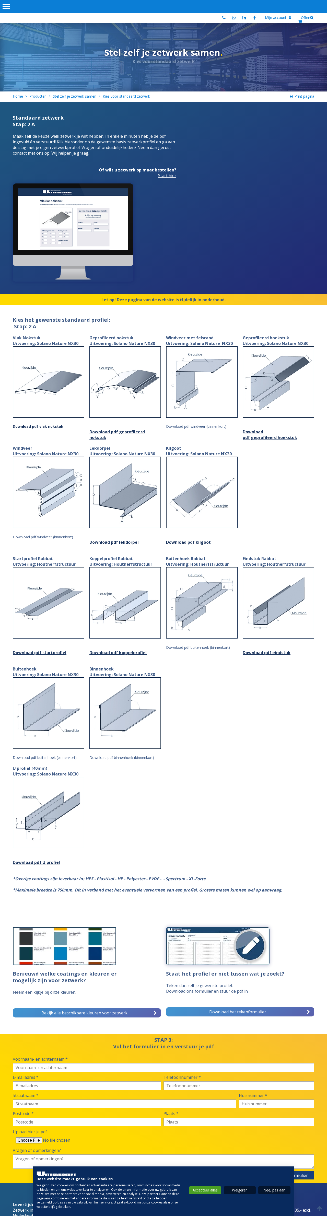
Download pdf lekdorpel (114, 542)
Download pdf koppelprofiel (118, 652)
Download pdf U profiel (36, 862)
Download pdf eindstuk (266, 652)
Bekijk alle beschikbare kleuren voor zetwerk (84, 1013)
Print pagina (304, 96)
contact (20, 153)
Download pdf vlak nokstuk (38, 426)
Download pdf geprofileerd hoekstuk (270, 434)
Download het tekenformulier (237, 1012)
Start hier (167, 175)
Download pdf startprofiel (39, 652)
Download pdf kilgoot (188, 542)
